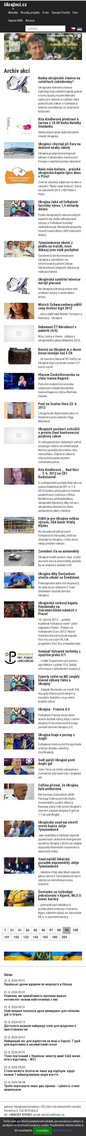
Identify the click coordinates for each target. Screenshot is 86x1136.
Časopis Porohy (61, 12)
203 (64, 937)
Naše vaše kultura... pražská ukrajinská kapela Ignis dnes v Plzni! (59, 172)
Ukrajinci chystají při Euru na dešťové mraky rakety (59, 146)
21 (12, 930)
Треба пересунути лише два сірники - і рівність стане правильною (42, 1087)
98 (59, 930)
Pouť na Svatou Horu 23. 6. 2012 (57, 405)
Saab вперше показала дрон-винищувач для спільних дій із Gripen (41, 1012)
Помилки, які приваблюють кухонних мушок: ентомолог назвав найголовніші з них (35, 997)
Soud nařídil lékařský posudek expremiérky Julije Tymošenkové (58, 862)
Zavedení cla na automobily (58, 551)
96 (43, 930)
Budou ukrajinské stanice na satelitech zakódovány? (59, 80)
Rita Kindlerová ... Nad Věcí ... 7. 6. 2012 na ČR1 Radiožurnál (58, 473)
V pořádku (42, 1130)
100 (75, 930)
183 (54, 937)
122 (26, 937)
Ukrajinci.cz (15, 4)
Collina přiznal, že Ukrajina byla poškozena (58, 787)
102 (16, 937)
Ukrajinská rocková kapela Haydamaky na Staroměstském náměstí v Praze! (58, 608)
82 (35, 930)
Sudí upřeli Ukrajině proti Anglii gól (56, 762)
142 (35, 937)
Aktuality (13, 12)
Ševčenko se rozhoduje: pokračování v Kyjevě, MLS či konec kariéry (59, 895)
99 (66, 930)
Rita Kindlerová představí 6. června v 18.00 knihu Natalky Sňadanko (59, 122)
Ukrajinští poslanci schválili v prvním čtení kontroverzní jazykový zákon (59, 432)
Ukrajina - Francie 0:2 (54, 709)
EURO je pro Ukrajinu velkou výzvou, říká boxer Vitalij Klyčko (58, 522)
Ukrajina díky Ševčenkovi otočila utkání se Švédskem (58, 575)
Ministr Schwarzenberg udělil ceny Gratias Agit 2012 (60, 306)
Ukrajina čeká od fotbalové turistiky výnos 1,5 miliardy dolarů (58, 205)
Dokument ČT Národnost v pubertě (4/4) (57, 329)
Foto (75, 12)
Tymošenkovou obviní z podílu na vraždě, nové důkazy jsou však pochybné (58, 246)
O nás (45, 12)
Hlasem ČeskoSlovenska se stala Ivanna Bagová (58, 376)
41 (20, 930)
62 (27, 930)
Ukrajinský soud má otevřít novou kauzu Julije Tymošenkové (58, 826)
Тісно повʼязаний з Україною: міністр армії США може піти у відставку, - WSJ (42, 1057)
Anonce (30, 20)
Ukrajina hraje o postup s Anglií (56, 736)
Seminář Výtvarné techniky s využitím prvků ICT (59, 653)
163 (45, 937)
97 (51, 930)
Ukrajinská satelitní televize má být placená (59, 281)
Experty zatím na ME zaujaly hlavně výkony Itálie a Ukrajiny (59, 680)
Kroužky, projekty (30, 12)
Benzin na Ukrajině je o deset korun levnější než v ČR (59, 351)
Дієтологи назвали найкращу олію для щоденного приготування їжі (40, 1027)
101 (6, 937)
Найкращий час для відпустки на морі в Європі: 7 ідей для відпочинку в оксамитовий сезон (42, 1043)
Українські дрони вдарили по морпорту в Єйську (38, 984)
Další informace (62, 1130)
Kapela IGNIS (16, 20)
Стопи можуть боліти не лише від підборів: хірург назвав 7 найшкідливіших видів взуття (39, 1072)
